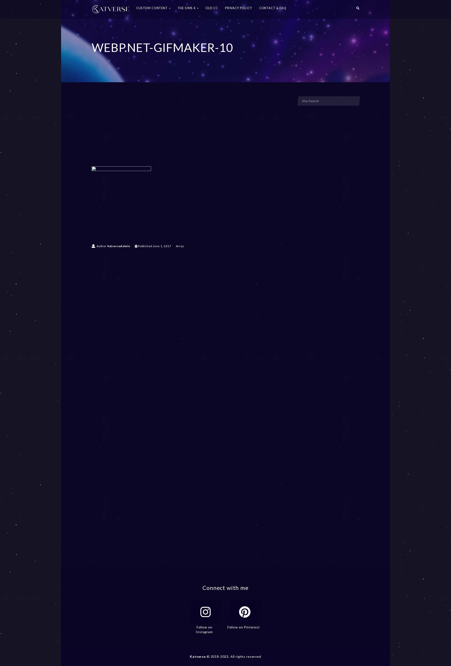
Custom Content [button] (152, 8)
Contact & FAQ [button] (272, 8)
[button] (357, 9)
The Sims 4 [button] (187, 8)
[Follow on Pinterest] (245, 612)
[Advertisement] (191, 131)
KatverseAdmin (118, 246)
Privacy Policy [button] (238, 8)
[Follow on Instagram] (205, 612)
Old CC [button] (212, 8)
